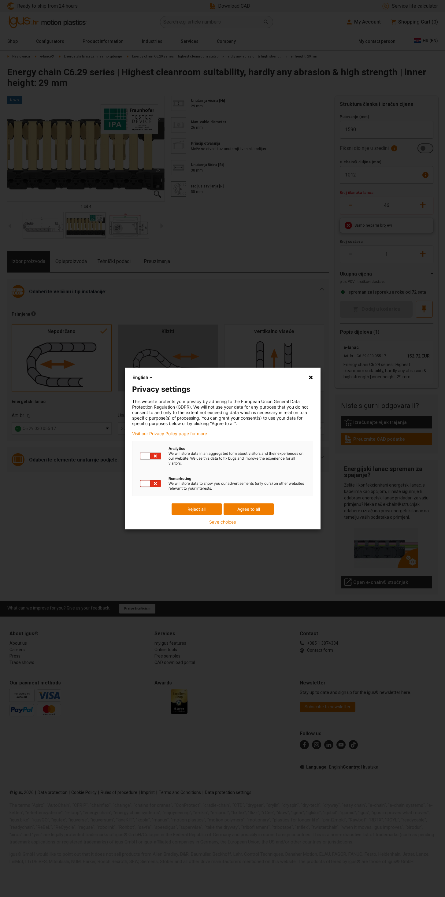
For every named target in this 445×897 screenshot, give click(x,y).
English (140, 377)
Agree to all (248, 509)
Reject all (196, 509)
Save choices (222, 522)
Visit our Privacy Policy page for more (169, 433)
